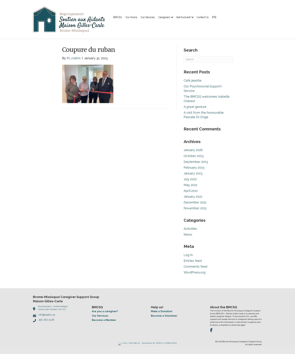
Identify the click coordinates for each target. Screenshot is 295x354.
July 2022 (190, 179)
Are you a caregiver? (105, 311)
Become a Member (104, 319)
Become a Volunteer (164, 315)
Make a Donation (161, 311)
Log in (188, 255)
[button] (172, 17)
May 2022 (190, 185)
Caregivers (164, 17)
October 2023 (193, 156)
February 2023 (194, 167)
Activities (190, 228)
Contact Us (202, 17)
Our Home (131, 17)
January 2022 (193, 196)
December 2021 (195, 202)
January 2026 (193, 150)
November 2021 (195, 208)
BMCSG (117, 17)
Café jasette (192, 80)
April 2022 (191, 191)
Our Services (148, 17)
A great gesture (195, 107)
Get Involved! (183, 17)
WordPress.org (194, 272)
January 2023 (193, 173)
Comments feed (195, 266)
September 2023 (196, 162)
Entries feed (193, 261)
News (188, 234)
